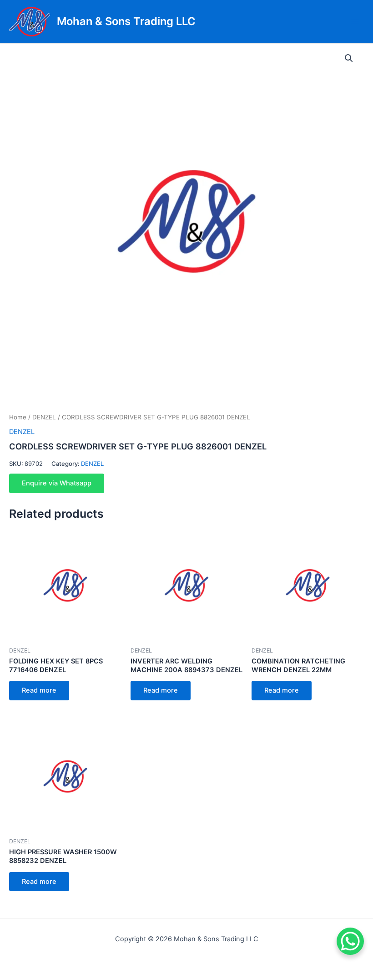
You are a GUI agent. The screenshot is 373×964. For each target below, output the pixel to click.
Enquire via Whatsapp (56, 483)
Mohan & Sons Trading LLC (126, 21)
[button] (349, 58)
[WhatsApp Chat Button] (350, 941)
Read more (39, 690)
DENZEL (44, 417)
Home (17, 417)
